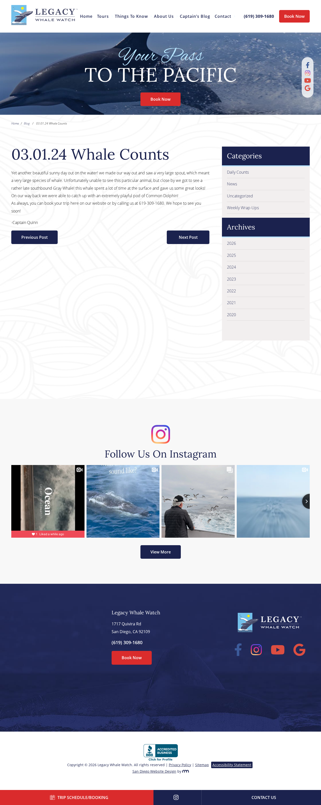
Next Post (188, 237)
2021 (231, 302)
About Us (164, 16)
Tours (103, 16)
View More (160, 552)
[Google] (307, 89)
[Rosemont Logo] (185, 771)
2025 (231, 255)
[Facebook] (307, 66)
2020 (231, 314)
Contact (223, 16)
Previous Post (34, 237)
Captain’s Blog (195, 16)
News (232, 184)
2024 (231, 267)
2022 (231, 291)
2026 (231, 243)
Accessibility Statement (231, 764)
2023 (231, 279)
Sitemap (202, 764)
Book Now (294, 16)
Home (86, 16)
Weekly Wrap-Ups (243, 207)
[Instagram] (307, 73)
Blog (27, 123)
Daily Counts (238, 172)
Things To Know (131, 16)
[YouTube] (307, 81)
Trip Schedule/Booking (82, 797)
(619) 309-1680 (127, 642)
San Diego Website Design (154, 771)
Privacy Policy (180, 764)
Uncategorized (240, 196)
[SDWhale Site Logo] (44, 23)
